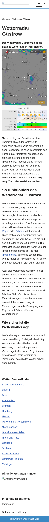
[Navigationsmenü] (39, 4)
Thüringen (7, 464)
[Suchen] (45, 4)
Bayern (6, 389)
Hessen (6, 416)
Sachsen (7, 448)
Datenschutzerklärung (14, 512)
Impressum (8, 504)
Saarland (7, 443)
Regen (5, 231)
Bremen (6, 405)
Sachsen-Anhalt (10, 453)
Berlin (5, 395)
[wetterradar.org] (15, 4)
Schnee (20, 231)
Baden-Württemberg (13, 384)
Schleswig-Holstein (12, 459)
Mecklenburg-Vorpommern (16, 421)
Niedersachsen (10, 427)
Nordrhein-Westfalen (13, 432)
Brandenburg (9, 400)
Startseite (6, 19)
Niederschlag (9, 254)
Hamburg (7, 411)
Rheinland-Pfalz (10, 437)
